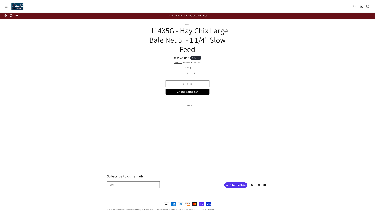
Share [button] (189, 105)
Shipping (178, 62)
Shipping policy (192, 209)
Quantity (187, 67)
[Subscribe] (156, 184)
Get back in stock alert (187, 91)
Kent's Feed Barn (119, 210)
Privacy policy (162, 209)
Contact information (209, 209)
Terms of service (177, 209)
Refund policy (149, 209)
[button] (6, 6)
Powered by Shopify (133, 210)
